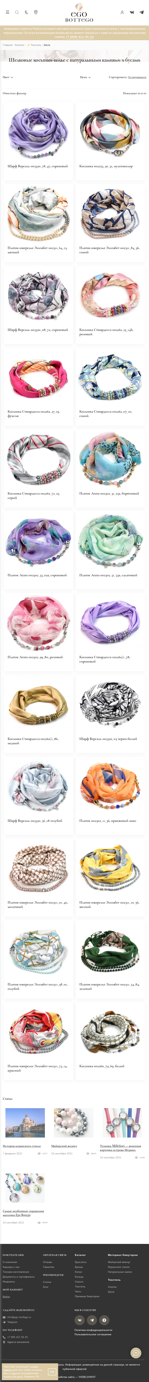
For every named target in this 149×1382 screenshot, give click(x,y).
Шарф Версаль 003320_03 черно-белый (108, 739)
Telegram (12, 1322)
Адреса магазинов (18, 1342)
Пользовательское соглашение (92, 1334)
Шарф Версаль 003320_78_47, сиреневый (38, 166)
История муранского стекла (22, 1146)
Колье (78, 1272)
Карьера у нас (11, 1267)
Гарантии (48, 1267)
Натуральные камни (120, 1272)
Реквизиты (9, 1281)
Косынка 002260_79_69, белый (101, 1066)
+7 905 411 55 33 (17, 1337)
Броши (79, 1267)
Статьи (47, 1282)
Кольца (79, 1277)
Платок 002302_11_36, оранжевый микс (107, 821)
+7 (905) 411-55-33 (80, 37)
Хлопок (112, 1287)
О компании (10, 1262)
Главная (8, 45)
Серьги (79, 1281)
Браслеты (80, 1262)
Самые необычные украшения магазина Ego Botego (23, 1213)
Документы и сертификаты (19, 1277)
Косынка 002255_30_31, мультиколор (106, 166)
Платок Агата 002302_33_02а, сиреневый (37, 575)
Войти (6, 1296)
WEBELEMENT (87, 1377)
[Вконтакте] (132, 12)
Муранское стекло (119, 1267)
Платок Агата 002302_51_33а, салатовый (108, 575)
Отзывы (47, 1262)
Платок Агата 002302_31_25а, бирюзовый (109, 493)
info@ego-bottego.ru (19, 1317)
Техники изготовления (16, 1272)
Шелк (111, 1292)
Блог (46, 1287)
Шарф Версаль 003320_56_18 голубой (35, 821)
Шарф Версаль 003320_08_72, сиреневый (38, 330)
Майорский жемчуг (64, 1146)
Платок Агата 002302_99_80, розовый (35, 657)
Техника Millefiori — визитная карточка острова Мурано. (120, 1148)
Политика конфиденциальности (93, 1330)
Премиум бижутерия (87, 1296)
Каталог (19, 45)
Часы (78, 1291)
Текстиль (36, 45)
